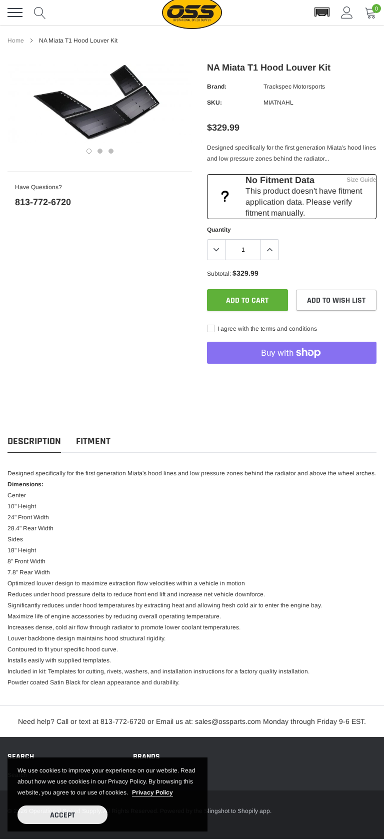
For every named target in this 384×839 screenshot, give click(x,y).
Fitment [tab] (93, 441)
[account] (347, 12)
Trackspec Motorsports (294, 86)
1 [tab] (89, 151)
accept (62, 815)
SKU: (214, 102)
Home (16, 40)
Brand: (216, 86)
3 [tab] (111, 151)
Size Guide (361, 179)
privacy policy (152, 792)
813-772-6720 (43, 202)
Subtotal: (219, 273)
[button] (322, 12)
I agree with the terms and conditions (266, 328)
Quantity (219, 229)
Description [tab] (34, 441)
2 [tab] (100, 151)
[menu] (15, 12)
